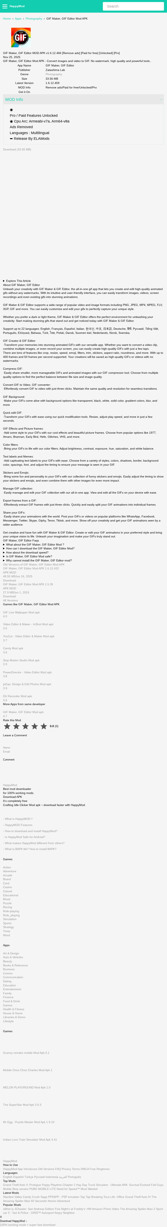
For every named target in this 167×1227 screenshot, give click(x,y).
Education (9, 985)
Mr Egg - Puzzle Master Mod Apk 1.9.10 (28, 1122)
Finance (8, 997)
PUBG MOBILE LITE (42, 1189)
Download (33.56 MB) (17, 149)
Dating (7, 981)
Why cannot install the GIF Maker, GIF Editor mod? (39, 560)
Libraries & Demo (14, 1017)
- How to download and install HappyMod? (30, 831)
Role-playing (11, 911)
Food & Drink (11, 1001)
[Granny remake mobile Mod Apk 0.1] (9, 1048)
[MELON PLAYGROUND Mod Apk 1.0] (9, 1083)
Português (74, 1176)
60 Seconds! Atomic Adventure (50, 1201)
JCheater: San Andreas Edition (34, 1208)
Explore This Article (18, 280)
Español (18, 1176)
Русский (39, 1176)
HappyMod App (13, 1169)
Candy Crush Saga (35, 1196)
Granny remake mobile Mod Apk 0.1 (26, 1052)
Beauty (7, 961)
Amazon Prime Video (105, 1208)
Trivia (6, 931)
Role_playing (11, 915)
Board (7, 879)
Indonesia (52, 1176)
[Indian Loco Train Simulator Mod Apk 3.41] (9, 1135)
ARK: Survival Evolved (136, 1185)
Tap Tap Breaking (91, 1196)
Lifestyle (8, 1021)
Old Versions (46, 1169)
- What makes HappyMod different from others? (34, 843)
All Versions (10, 600)
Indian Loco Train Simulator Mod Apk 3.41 (30, 1139)
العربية (63, 1176)
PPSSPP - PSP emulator (63, 1196)
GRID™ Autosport (42, 1213)
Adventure (9, 871)
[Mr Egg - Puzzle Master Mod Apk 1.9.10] (9, 1118)
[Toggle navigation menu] (5, 6)
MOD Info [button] (14, 99)
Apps (18, 18)
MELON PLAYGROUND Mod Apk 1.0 (27, 1087)
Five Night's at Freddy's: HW (73, 1208)
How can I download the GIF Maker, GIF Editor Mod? (40, 548)
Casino (7, 887)
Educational (10, 895)
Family (7, 993)
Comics (8, 973)
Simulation (9, 919)
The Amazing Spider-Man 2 (137, 1208)
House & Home (13, 1013)
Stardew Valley (12, 1196)
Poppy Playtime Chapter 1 (58, 1185)
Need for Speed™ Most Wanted (77, 1189)
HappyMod (17, 6)
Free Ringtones (100, 1169)
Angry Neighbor (65, 1213)
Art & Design (11, 953)
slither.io (8, 1208)
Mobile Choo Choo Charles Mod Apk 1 (27, 1070)
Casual (7, 891)
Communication (13, 977)
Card (6, 883)
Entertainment (12, 989)
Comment (8, 759)
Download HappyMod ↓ (13, 1221)
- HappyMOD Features (17, 825)
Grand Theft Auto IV (138, 1196)
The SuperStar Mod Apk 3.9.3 (22, 1104)
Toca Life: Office (113, 1196)
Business (9, 969)
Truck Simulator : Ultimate (104, 1185)
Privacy (66, 1169)
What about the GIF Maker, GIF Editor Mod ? (35, 544)
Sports (7, 923)
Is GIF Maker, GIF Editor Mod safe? (29, 556)
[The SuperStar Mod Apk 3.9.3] (9, 1100)
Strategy (8, 927)
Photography (34, 18)
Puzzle (7, 903)
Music (7, 899)
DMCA (85, 1169)
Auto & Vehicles (13, 957)
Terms (76, 1169)
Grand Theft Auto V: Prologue (22, 1185)
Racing (7, 907)
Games (7, 1005)
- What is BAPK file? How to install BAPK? (29, 849)
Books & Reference (15, 965)
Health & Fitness (13, 1009)
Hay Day (81, 1185)
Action (7, 867)
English (7, 1176)
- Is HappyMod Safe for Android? (24, 837)
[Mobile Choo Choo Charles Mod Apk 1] (9, 1066)
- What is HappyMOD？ (18, 819)
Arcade (7, 875)
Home (7, 18)
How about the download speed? (27, 552)
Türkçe (28, 1176)
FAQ (58, 1169)
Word (6, 935)
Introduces (30, 1169)
